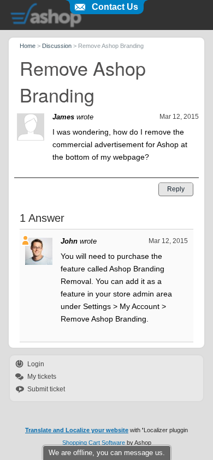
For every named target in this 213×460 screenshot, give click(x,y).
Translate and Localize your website (76, 430)
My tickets (41, 376)
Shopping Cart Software (93, 442)
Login (35, 364)
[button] (176, 189)
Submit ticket (46, 389)
